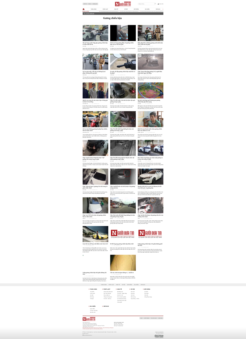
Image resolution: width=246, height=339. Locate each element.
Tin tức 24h (154, 318)
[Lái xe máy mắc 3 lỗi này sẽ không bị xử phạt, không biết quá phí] (95, 62)
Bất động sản (120, 291)
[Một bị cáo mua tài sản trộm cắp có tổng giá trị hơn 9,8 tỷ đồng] (95, 90)
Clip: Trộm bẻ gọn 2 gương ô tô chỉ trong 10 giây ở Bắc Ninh (95, 187)
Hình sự (84, 218)
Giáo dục (133, 293)
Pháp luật (105, 9)
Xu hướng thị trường (121, 298)
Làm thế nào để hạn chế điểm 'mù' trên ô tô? (95, 244)
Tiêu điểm (92, 291)
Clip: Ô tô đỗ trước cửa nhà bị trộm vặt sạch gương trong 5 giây (122, 101)
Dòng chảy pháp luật (108, 291)
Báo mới (160, 318)
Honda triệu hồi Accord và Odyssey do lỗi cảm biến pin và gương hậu (149, 187)
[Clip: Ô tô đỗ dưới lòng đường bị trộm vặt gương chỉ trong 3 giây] (123, 119)
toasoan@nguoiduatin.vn (88, 335)
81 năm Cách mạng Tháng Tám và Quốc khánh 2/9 (108, 11)
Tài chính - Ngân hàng (122, 293)
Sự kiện (91, 295)
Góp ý (89, 3)
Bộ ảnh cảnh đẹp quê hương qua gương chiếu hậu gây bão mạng (149, 101)
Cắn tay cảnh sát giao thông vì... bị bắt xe (122, 272)
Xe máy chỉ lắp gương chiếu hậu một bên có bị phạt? (122, 72)
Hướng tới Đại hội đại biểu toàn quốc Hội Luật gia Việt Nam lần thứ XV (132, 11)
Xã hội (126, 9)
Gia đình (146, 291)
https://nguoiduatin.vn (86, 322)
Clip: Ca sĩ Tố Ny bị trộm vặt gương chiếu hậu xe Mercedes (94, 215)
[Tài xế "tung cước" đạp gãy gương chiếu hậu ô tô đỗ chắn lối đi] (95, 33)
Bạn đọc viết (92, 312)
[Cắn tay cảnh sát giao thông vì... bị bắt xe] (123, 263)
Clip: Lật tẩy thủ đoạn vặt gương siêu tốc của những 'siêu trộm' (150, 215)
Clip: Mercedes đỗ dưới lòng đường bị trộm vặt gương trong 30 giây (122, 215)
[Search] (155, 4)
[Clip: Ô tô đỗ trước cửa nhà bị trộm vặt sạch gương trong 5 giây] (123, 90)
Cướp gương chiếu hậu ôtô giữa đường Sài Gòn (94, 273)
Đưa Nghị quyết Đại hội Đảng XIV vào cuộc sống (154, 11)
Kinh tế (116, 9)
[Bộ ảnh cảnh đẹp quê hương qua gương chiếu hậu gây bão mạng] (150, 90)
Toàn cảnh (93, 9)
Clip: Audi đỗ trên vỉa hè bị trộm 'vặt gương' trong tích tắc (122, 187)
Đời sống (136, 9)
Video (139, 218)
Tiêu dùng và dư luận (121, 300)
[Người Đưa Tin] (106, 319)
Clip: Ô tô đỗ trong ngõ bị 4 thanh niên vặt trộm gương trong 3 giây (122, 158)
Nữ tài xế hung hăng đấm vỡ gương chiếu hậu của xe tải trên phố (122, 43)
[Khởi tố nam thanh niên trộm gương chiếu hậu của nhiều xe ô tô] (150, 119)
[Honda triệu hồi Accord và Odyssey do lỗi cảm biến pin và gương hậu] (150, 177)
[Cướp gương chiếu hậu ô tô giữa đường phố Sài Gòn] (150, 234)
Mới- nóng (84, 46)
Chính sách (140, 46)
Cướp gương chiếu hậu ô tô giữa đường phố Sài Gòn (150, 244)
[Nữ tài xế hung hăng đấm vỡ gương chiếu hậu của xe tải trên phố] (123, 33)
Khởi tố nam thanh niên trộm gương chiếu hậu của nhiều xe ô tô (150, 129)
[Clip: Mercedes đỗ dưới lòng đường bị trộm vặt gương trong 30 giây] (123, 205)
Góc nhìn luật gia (86, 132)
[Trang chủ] (123, 4)
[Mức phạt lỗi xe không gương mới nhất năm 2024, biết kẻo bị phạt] (150, 33)
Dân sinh (133, 291)
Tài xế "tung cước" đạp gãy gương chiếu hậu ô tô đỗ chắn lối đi (95, 43)
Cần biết (146, 295)
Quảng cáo (95, 3)
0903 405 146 (86, 333)
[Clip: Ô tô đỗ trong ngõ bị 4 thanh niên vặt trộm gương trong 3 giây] (123, 148)
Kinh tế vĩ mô (120, 295)
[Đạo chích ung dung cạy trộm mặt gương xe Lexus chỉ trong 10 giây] (150, 148)
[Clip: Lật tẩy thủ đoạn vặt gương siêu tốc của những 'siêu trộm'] (150, 205)
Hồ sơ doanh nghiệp (121, 296)
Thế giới (92, 298)
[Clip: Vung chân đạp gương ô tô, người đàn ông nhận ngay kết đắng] (150, 62)
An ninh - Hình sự (141, 132)
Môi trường (133, 296)
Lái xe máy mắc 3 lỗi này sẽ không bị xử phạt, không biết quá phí (94, 72)
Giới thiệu (146, 318)
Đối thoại (92, 296)
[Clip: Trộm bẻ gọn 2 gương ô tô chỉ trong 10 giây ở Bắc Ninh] (95, 177)
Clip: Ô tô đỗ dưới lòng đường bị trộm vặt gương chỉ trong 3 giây (122, 129)
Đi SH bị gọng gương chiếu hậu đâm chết (122, 244)
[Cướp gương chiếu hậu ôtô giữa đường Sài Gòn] (95, 263)
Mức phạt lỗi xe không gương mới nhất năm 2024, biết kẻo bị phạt (150, 43)
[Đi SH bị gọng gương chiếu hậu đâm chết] (123, 234)
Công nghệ (119, 302)
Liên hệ (85, 3)
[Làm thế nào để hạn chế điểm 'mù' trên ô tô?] (95, 234)
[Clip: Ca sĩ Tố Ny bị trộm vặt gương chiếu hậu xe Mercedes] (95, 205)
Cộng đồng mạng (148, 296)
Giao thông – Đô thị (135, 298)
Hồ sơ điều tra (85, 103)
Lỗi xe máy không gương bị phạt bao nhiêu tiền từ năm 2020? (95, 129)
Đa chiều (147, 9)
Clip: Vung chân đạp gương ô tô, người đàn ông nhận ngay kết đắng (150, 72)
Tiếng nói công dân (108, 296)
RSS (141, 318)
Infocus (158, 9)
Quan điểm (92, 308)
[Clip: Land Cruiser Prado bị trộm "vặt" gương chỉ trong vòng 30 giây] (95, 148)
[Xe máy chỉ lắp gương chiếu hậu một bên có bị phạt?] (123, 62)
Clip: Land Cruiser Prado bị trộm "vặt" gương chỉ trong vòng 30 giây (94, 158)
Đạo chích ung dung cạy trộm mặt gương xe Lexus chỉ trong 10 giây (150, 158)
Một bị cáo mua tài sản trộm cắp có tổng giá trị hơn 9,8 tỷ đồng (95, 101)
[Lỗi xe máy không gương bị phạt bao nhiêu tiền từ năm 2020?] (95, 119)
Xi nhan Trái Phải (93, 310)
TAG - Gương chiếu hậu (89, 13)
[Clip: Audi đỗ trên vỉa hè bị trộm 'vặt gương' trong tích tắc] (123, 177)
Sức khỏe (146, 293)
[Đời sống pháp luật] (149, 336)
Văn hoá (132, 295)
